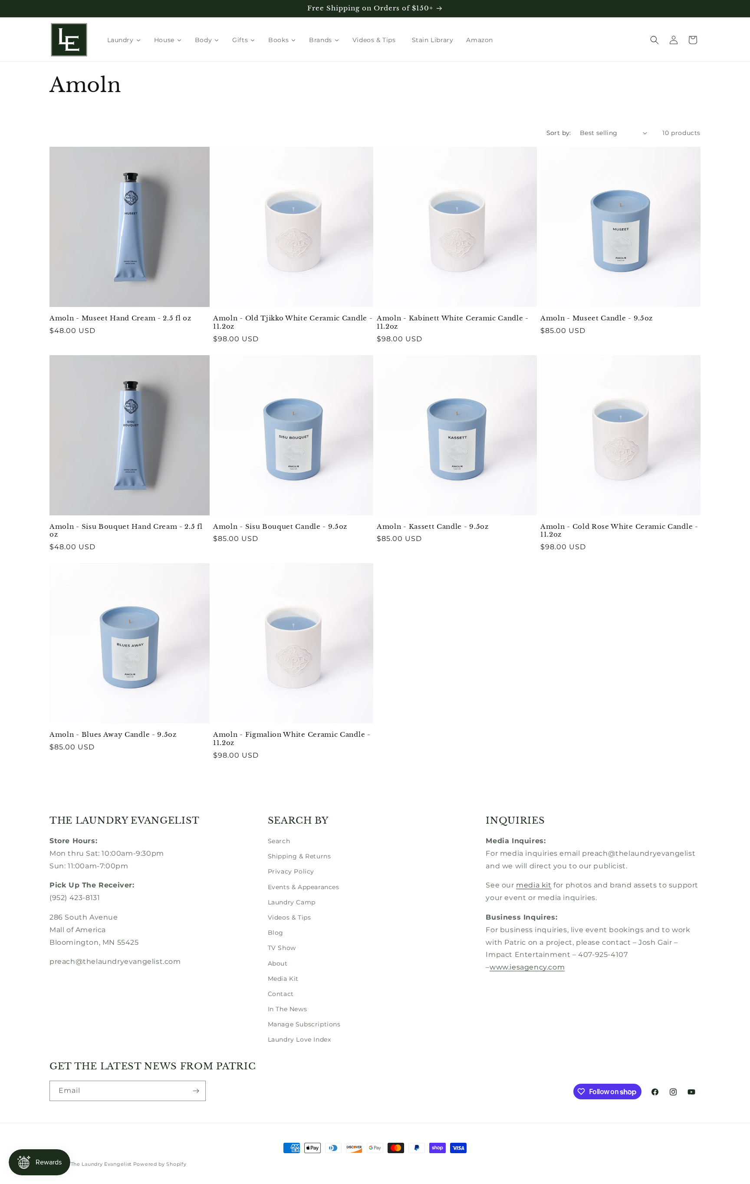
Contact (281, 994)
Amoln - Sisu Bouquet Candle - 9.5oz (280, 527)
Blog (275, 933)
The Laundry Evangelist (101, 1164)
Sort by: (558, 133)
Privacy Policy (291, 871)
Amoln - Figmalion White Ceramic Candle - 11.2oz (292, 739)
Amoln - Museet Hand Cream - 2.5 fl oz (120, 318)
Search (279, 841)
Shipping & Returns (299, 856)
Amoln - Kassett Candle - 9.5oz (433, 527)
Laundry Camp (292, 902)
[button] (654, 39)
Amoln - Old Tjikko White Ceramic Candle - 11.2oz (292, 322)
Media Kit (283, 979)
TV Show (282, 948)
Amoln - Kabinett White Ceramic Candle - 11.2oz (453, 322)
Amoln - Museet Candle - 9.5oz (596, 318)
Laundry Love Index (299, 1039)
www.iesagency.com (527, 967)
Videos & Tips (289, 917)
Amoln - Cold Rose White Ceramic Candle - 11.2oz (619, 531)
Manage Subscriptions (304, 1024)
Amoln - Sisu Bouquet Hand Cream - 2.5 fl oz (126, 531)
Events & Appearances (303, 887)
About (278, 963)
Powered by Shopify (160, 1164)
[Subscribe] (195, 1091)
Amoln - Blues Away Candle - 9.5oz (113, 735)
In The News (287, 1009)
